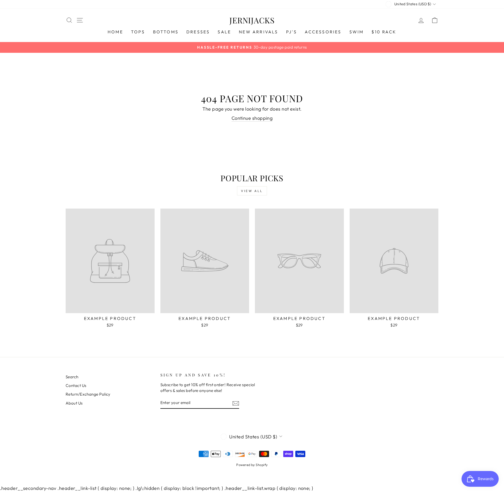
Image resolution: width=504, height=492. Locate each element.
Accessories (323, 31)
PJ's (291, 31)
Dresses (198, 31)
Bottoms (165, 31)
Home (115, 31)
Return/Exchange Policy (88, 394)
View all (252, 191)
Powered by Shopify (251, 465)
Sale (224, 31)
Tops (138, 31)
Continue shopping (252, 118)
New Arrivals (258, 31)
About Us (74, 403)
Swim (356, 31)
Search (72, 376)
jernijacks (252, 20)
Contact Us (76, 385)
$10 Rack (383, 31)
